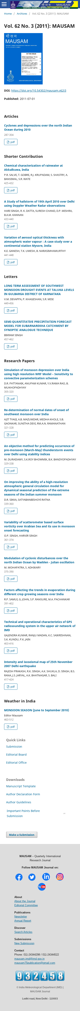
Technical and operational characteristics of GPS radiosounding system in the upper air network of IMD (39, 626)
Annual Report (22, 920)
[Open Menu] (4, 4)
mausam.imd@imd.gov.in (29, 958)
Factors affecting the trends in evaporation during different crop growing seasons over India (39, 592)
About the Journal (24, 901)
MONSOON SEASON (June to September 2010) (36, 710)
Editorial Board (16, 754)
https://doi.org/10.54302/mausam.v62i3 (38, 90)
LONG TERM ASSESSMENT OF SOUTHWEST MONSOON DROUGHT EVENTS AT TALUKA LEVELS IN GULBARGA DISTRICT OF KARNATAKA (39, 290)
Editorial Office (16, 762)
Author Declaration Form (23, 794)
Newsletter (20, 916)
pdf (12, 142)
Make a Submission (21, 835)
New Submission (24, 943)
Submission (14, 746)
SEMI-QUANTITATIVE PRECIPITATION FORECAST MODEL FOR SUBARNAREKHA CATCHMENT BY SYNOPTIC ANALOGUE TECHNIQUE (38, 326)
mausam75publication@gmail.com (34, 962)
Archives (22, 13)
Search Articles (23, 932)
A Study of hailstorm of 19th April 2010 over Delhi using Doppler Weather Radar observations (39, 203)
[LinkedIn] (46, 880)
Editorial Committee (26, 905)
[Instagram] (59, 880)
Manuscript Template (21, 786)
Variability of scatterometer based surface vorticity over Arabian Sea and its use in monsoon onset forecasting (39, 526)
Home (8, 13)
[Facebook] (19, 880)
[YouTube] (41, 890)
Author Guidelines (19, 802)
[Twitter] (32, 880)
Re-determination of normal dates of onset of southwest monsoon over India (36, 412)
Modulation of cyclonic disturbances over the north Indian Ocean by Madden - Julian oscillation (39, 560)
